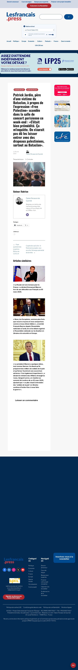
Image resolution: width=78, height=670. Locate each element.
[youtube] (23, 570)
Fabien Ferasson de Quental (34, 154)
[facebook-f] (4, 570)
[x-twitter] (18, 570)
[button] (73, 665)
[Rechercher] (68, 16)
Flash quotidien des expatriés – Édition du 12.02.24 (17, 249)
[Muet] (47, 35)
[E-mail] (27, 214)
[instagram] (14, 570)
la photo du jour (19, 89)
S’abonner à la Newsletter (39, 6)
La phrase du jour (32, 89)
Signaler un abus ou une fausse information (14, 597)
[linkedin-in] (9, 570)
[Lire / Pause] (25, 35)
